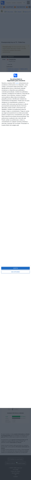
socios (17, 83)
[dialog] (15, 240)
